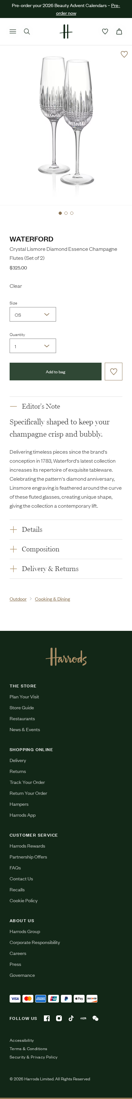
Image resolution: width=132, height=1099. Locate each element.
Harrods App (23, 814)
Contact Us (21, 878)
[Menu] (13, 31)
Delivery (18, 760)
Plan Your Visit (24, 696)
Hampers (19, 803)
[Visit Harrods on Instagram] (59, 1018)
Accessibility (22, 1040)
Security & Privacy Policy (34, 1057)
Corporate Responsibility (35, 942)
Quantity (17, 334)
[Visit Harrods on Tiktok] (71, 1018)
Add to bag (55, 371)
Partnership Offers (28, 856)
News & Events (25, 729)
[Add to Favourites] (124, 54)
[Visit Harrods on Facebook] (47, 1018)
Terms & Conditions (28, 1048)
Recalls (17, 889)
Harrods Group (25, 931)
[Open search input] (27, 31)
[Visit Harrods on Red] (83, 1018)
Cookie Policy (23, 900)
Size (13, 302)
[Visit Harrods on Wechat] (95, 1018)
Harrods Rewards (27, 845)
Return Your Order (28, 792)
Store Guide (22, 707)
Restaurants (22, 718)
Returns (18, 770)
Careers (18, 952)
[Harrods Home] (66, 31)
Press (15, 963)
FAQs (15, 867)
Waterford (32, 238)
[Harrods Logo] (66, 656)
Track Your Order (27, 781)
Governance (22, 974)
